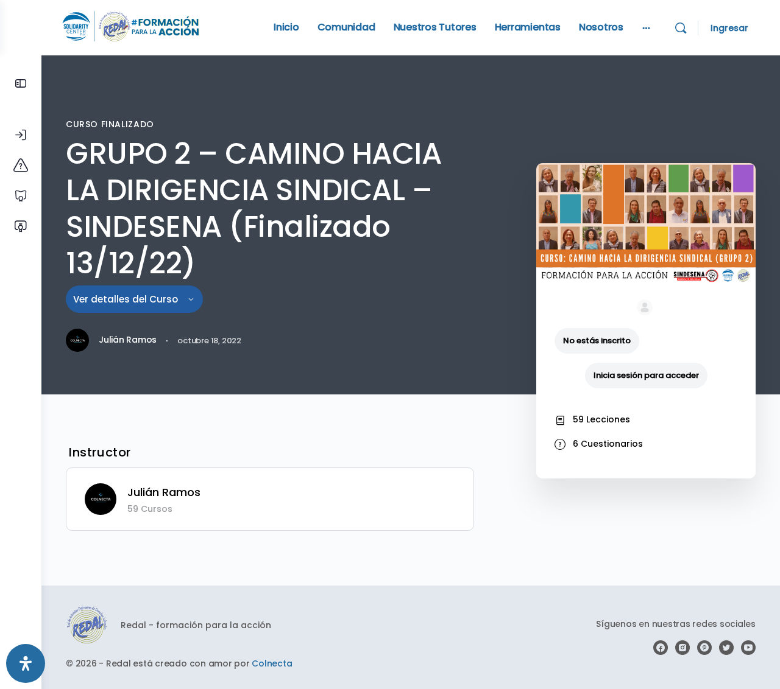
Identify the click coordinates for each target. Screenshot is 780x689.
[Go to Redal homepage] (131, 26)
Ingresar (729, 28)
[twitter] (726, 647)
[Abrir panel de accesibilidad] (25, 663)
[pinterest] (704, 647)
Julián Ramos (163, 492)
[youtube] (748, 647)
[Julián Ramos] (100, 498)
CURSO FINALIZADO (110, 124)
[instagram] (682, 647)
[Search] (680, 28)
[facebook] (660, 647)
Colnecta (272, 663)
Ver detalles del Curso (126, 299)
